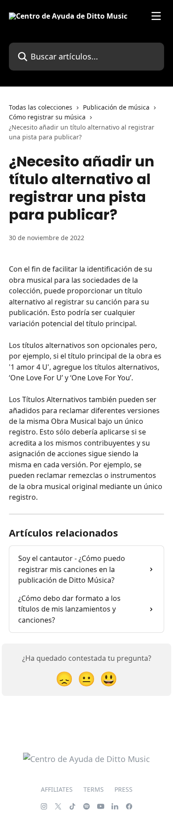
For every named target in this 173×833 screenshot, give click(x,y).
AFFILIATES (57, 789)
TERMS (93, 789)
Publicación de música (116, 107)
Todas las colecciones (40, 107)
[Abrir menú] (156, 16)
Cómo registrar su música (47, 117)
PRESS (123, 789)
